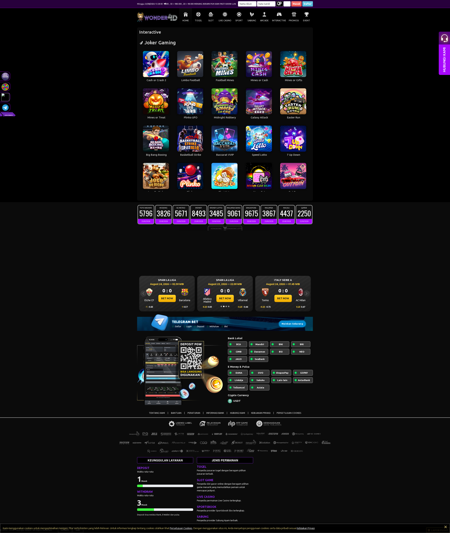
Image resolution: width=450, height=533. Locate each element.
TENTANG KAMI (157, 413)
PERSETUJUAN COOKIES (289, 413)
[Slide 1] (221, 306)
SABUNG (252, 20)
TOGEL (198, 20)
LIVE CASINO (225, 20)
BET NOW (167, 298)
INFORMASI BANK (215, 413)
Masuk (296, 3)
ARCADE (264, 20)
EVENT (306, 20)
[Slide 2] (223, 306)
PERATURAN (194, 413)
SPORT (239, 20)
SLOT (211, 20)
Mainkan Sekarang (292, 324)
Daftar (307, 3)
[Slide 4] (228, 306)
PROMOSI (294, 20)
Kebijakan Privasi (306, 528)
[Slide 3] (226, 306)
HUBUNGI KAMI (237, 413)
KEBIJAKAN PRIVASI (261, 413)
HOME (185, 20)
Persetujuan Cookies (181, 528)
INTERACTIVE (279, 20)
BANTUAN (176, 413)
